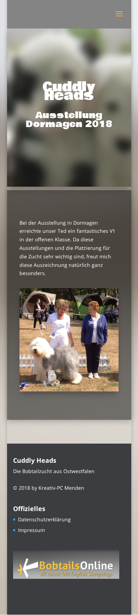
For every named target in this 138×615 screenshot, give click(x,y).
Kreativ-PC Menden (61, 487)
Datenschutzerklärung (44, 519)
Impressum (31, 530)
